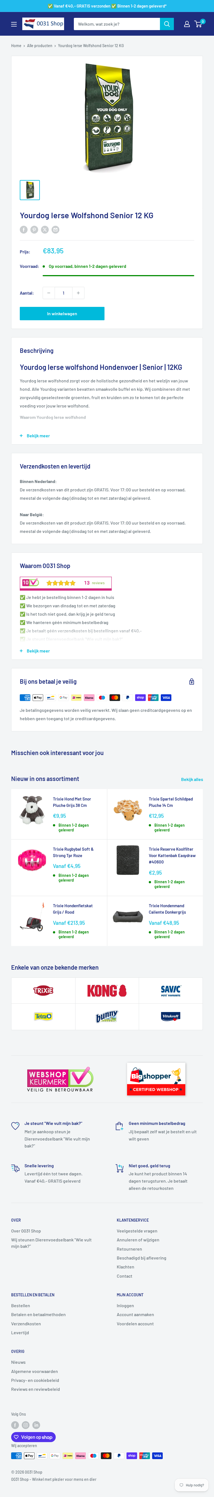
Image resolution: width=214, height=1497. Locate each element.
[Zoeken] (167, 24)
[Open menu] (14, 24)
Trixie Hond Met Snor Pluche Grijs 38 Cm (72, 802)
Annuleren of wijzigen (138, 1239)
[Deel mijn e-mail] (55, 229)
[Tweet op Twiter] (45, 229)
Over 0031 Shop (26, 1230)
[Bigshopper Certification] (156, 1060)
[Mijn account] (187, 24)
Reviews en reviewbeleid (35, 1389)
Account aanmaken (135, 1314)
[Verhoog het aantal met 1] (78, 293)
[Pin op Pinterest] (34, 229)
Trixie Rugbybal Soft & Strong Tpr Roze (73, 852)
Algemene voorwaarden (34, 1371)
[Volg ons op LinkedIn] (36, 1425)
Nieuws (18, 1362)
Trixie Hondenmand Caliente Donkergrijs (167, 908)
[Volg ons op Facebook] (15, 1425)
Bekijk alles (192, 779)
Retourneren (129, 1248)
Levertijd (20, 1332)
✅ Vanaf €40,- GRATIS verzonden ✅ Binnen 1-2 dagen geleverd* (107, 5)
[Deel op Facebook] (24, 229)
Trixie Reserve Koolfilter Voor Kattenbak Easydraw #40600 (172, 855)
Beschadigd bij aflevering (141, 1257)
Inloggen (125, 1305)
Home (16, 45)
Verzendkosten (26, 1323)
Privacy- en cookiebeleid (35, 1380)
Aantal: (27, 292)
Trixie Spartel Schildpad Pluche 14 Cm (171, 802)
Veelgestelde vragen (137, 1230)
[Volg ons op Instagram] (26, 1425)
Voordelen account (135, 1323)
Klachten (125, 1266)
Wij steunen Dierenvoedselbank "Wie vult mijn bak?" (51, 1242)
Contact (124, 1275)
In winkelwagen (62, 313)
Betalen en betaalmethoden (38, 1314)
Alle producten (39, 45)
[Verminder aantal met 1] (49, 293)
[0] (198, 24)
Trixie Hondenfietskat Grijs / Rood (73, 908)
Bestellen (20, 1305)
